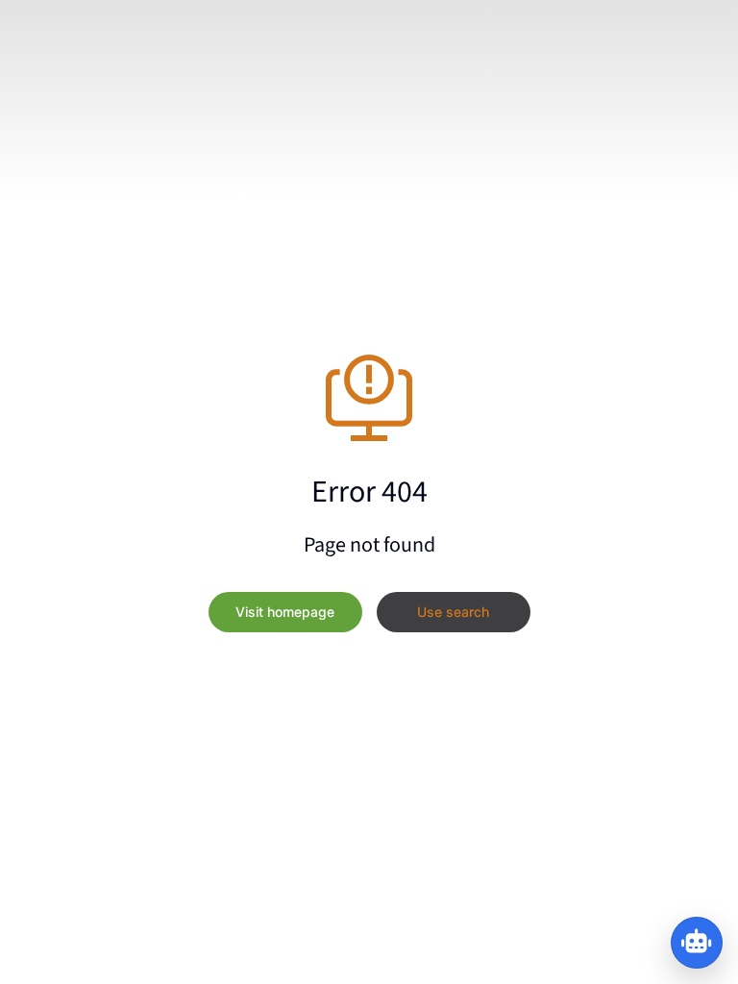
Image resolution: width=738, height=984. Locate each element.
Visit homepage (284, 611)
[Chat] (697, 943)
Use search (453, 611)
